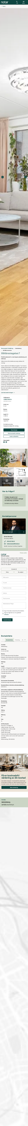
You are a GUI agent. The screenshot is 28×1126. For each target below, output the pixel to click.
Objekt (3, 6)
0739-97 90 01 (11, 541)
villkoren (6, 614)
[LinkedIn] (6, 442)
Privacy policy (23, 552)
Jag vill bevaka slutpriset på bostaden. (14, 610)
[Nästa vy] (25, 177)
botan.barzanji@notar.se (13, 543)
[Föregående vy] (2, 177)
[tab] (4, 2)
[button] (8, 392)
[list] (14, 542)
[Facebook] (4, 442)
